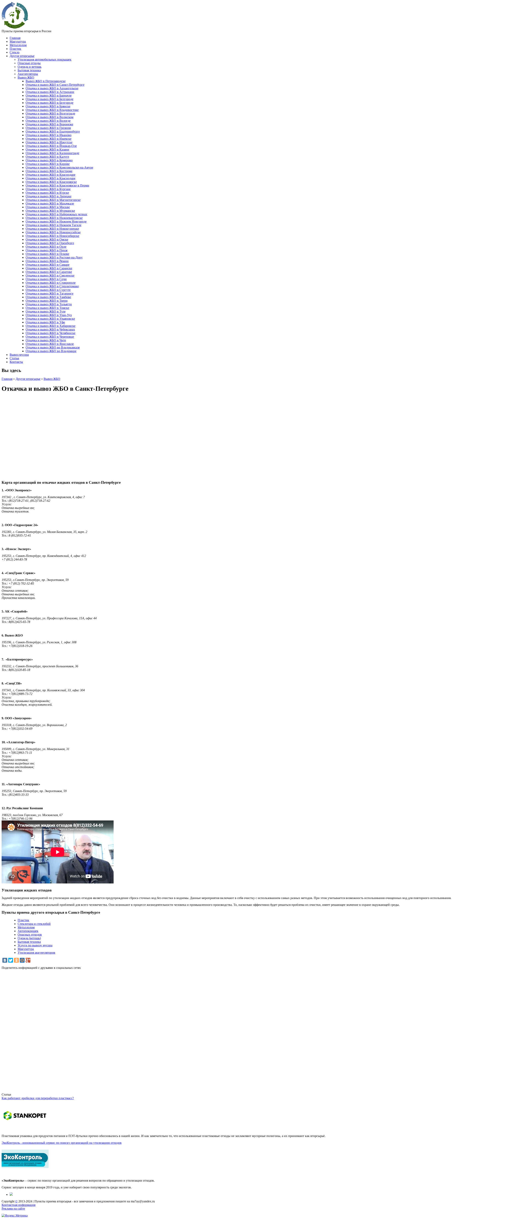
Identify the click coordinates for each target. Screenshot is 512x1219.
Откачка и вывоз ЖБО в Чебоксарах (50, 329)
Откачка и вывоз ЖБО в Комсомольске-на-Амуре (59, 167)
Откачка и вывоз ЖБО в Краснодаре (50, 174)
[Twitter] (10, 960)
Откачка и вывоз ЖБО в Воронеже (49, 124)
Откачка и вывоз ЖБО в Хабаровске (50, 326)
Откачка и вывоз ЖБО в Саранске (49, 268)
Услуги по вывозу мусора (35, 945)
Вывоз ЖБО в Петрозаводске (46, 81)
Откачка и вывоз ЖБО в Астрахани (50, 92)
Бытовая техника (29, 70)
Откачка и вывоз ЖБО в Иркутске (49, 142)
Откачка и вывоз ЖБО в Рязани (47, 261)
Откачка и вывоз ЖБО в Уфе (45, 322)
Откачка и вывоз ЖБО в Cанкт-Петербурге (55, 84)
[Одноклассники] (16, 960)
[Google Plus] (28, 960)
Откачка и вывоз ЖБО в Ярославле (50, 344)
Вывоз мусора (19, 354)
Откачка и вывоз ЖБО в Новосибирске (52, 236)
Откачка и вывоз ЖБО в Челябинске (50, 333)
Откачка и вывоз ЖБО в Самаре (47, 264)
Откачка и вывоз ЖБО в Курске (47, 192)
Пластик (15, 48)
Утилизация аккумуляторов (36, 952)
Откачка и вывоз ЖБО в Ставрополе (51, 282)
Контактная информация (18, 1205)
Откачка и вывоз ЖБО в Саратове (49, 272)
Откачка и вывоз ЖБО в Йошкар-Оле (51, 146)
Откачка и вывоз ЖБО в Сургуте (48, 290)
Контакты (16, 362)
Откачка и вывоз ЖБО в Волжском (49, 117)
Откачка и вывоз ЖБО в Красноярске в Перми (57, 185)
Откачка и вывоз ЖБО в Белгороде (49, 99)
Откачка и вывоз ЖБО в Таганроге (49, 293)
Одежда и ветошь (29, 66)
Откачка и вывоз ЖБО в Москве (48, 207)
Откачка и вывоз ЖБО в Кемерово (49, 160)
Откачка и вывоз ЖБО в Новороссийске (53, 232)
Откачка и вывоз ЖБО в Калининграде (52, 153)
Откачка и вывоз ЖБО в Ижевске (48, 138)
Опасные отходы (29, 63)
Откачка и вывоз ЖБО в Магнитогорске (53, 200)
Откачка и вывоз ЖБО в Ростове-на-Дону (54, 257)
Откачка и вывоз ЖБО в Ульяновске (50, 318)
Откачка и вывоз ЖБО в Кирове (48, 164)
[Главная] (15, 27)
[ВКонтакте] (4, 960)
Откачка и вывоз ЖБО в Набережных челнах (56, 214)
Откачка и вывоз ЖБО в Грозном (48, 128)
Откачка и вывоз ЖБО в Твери (47, 300)
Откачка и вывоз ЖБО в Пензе (47, 250)
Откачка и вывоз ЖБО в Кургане (48, 189)
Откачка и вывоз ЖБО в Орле (46, 246)
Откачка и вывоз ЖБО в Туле (46, 311)
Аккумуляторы (28, 74)
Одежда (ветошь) (29, 938)
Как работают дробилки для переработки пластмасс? (38, 1098)
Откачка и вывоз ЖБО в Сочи (46, 279)
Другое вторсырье (22, 56)
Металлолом (18, 45)
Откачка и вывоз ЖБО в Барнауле (49, 95)
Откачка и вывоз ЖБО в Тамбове (48, 297)
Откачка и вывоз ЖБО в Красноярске (51, 182)
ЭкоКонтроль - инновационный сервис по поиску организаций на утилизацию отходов (62, 1142)
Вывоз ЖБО (26, 77)
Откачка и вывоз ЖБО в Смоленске (50, 275)
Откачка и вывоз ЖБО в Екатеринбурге (53, 131)
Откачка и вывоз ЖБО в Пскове (47, 254)
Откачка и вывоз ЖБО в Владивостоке (52, 110)
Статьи (14, 358)
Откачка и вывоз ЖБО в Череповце (50, 336)
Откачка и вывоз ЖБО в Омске (47, 239)
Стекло (14, 52)
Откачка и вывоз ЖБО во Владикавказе (53, 347)
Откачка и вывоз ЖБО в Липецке (48, 196)
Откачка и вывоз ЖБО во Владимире (51, 351)
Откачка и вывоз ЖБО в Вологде (48, 120)
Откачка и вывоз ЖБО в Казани (47, 149)
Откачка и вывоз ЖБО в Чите (46, 340)
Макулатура (18, 41)
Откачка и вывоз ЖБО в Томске (47, 308)
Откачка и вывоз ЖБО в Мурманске (50, 210)
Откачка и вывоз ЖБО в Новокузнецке (52, 228)
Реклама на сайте (13, 1208)
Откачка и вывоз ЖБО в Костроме (49, 171)
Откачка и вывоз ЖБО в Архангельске (52, 88)
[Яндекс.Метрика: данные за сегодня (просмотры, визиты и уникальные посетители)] (15, 1215)
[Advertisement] (122, 1033)
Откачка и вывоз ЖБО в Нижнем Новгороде (56, 221)
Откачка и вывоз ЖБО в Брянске (48, 106)
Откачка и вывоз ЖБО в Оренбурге (50, 243)
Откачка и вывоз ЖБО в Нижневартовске (54, 218)
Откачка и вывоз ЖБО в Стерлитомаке (52, 286)
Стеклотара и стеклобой (34, 923)
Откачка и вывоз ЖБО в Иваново (48, 135)
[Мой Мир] (22, 960)
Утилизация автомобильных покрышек (44, 59)
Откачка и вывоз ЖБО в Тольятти (49, 304)
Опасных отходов (30, 934)
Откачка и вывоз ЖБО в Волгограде (50, 113)
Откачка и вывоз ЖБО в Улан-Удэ (49, 315)
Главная (15, 38)
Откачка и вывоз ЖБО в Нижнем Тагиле (53, 225)
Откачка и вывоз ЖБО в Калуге (47, 156)
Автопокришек (28, 931)
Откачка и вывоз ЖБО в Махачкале (50, 203)
